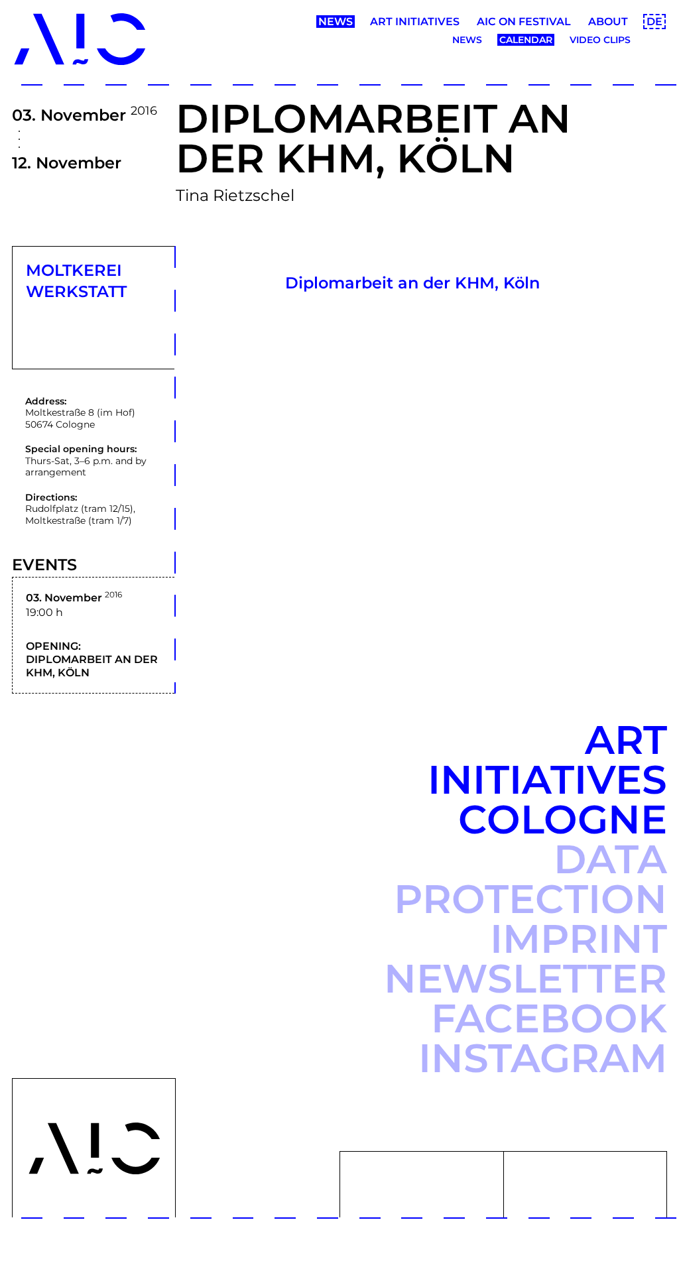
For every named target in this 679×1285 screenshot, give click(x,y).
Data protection (530, 879)
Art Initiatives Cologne (547, 779)
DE (654, 21)
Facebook (549, 1018)
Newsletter (525, 978)
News (335, 21)
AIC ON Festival (524, 21)
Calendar (525, 40)
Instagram (542, 1058)
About (608, 21)
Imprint (578, 938)
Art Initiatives (415, 21)
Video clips (600, 40)
